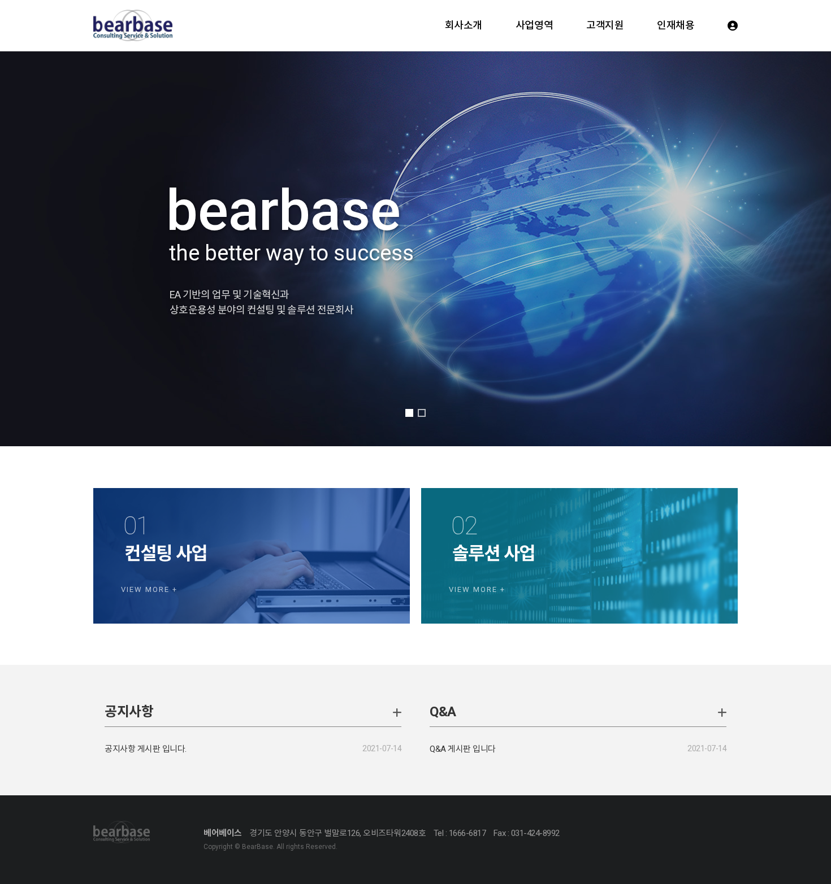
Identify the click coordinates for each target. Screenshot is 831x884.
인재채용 (675, 25)
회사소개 (463, 25)
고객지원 (605, 25)
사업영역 (534, 25)
